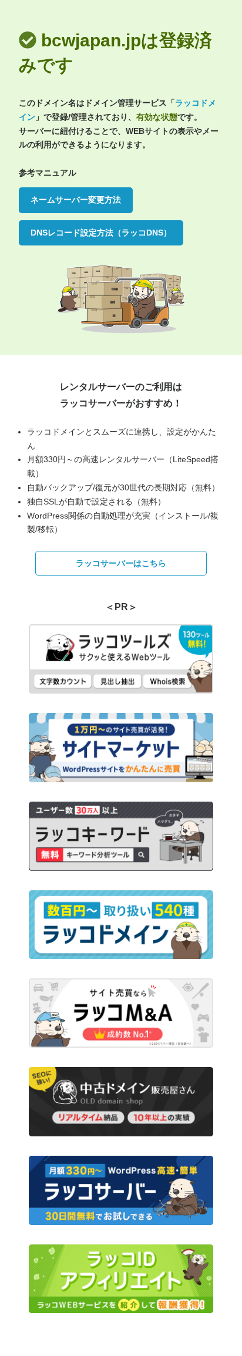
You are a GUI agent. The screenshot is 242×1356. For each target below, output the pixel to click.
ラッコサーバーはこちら (121, 563)
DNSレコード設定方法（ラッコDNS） (101, 232)
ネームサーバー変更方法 (76, 199)
